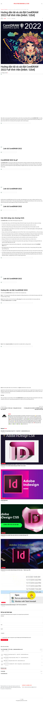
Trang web (2, 633)
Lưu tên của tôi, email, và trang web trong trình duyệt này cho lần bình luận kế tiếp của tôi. (16, 637)
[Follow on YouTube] (22, 699)
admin (5, 18)
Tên (1, 624)
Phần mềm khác (4, 673)
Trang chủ (2, 9)
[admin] (2, 18)
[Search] (41, 4)
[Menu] (1, 3)
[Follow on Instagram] (21, 699)
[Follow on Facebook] (20, 699)
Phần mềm (6, 9)
